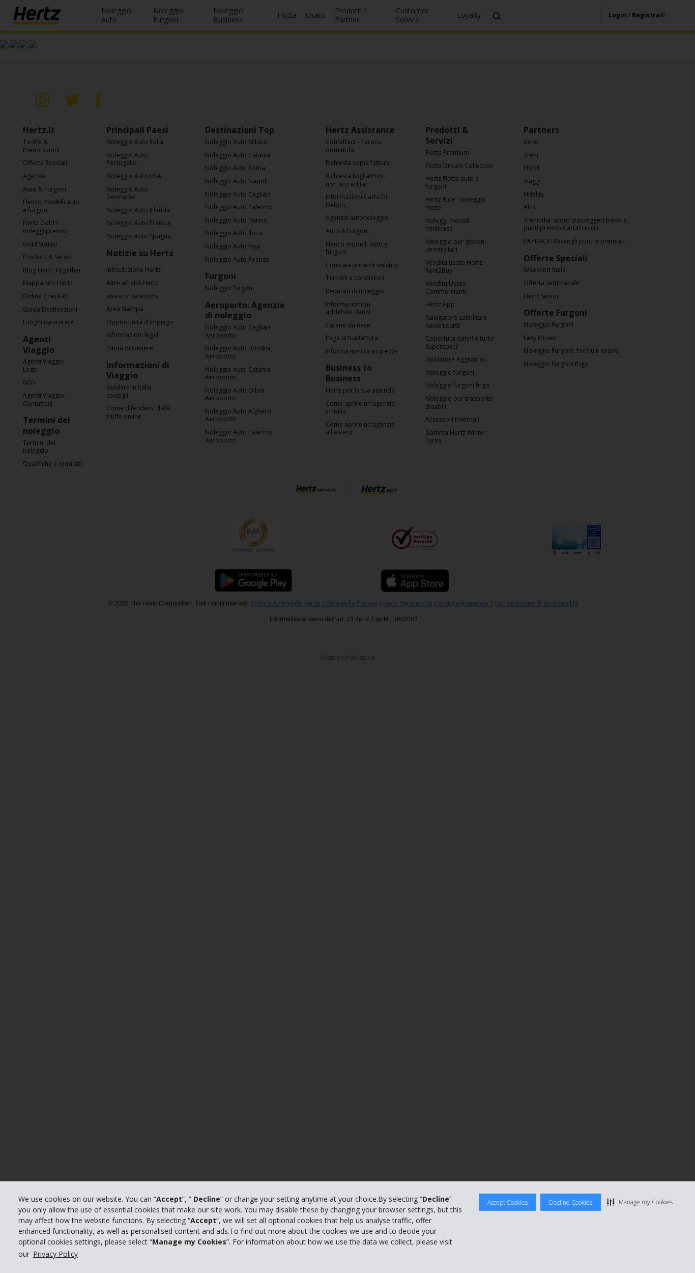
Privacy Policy (55, 1254)
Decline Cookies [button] (570, 1202)
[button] (640, 1202)
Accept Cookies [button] (507, 1202)
